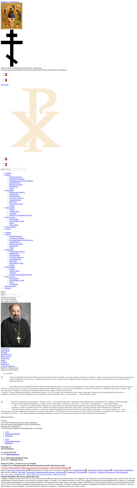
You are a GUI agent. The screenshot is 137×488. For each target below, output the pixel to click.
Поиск (3, 169)
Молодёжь (13, 202)
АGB (7, 432)
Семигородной (118, 470)
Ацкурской (22, 472)
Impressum (9, 436)
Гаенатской (71, 472)
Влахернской (110, 472)
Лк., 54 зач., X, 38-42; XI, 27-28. (54, 474)
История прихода (15, 177)
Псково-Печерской (104, 470)
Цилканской (30, 472)
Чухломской (81, 472)
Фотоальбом (13, 219)
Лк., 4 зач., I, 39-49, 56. (13, 474)
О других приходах (16, 198)
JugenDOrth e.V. (15, 183)
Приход (8, 175)
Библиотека (13, 186)
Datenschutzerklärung (12, 434)
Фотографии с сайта (16, 221)
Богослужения (10, 227)
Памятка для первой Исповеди (20, 215)
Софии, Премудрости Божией (17, 470)
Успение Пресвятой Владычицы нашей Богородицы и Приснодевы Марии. (35, 468)
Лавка (11, 188)
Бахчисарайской (122, 472)
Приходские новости (17, 192)
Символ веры (14, 211)
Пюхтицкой (129, 470)
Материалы (9, 190)
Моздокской (60, 472)
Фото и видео (10, 217)
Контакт (8, 229)
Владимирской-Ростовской (45, 472)
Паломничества (15, 200)
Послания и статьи (16, 204)
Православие (10, 208)
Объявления (13, 194)
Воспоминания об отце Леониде (21, 181)
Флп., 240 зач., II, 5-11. (35, 474)
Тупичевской (101, 472)
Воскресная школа (16, 184)
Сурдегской (92, 472)
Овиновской (92, 470)
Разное (11, 206)
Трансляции (13, 225)
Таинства (12, 213)
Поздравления (14, 196)
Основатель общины (17, 179)
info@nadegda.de (12, 454)
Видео (11, 223)
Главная (8, 173)
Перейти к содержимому (10, 2)
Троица (12, 209)
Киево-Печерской (79, 470)
